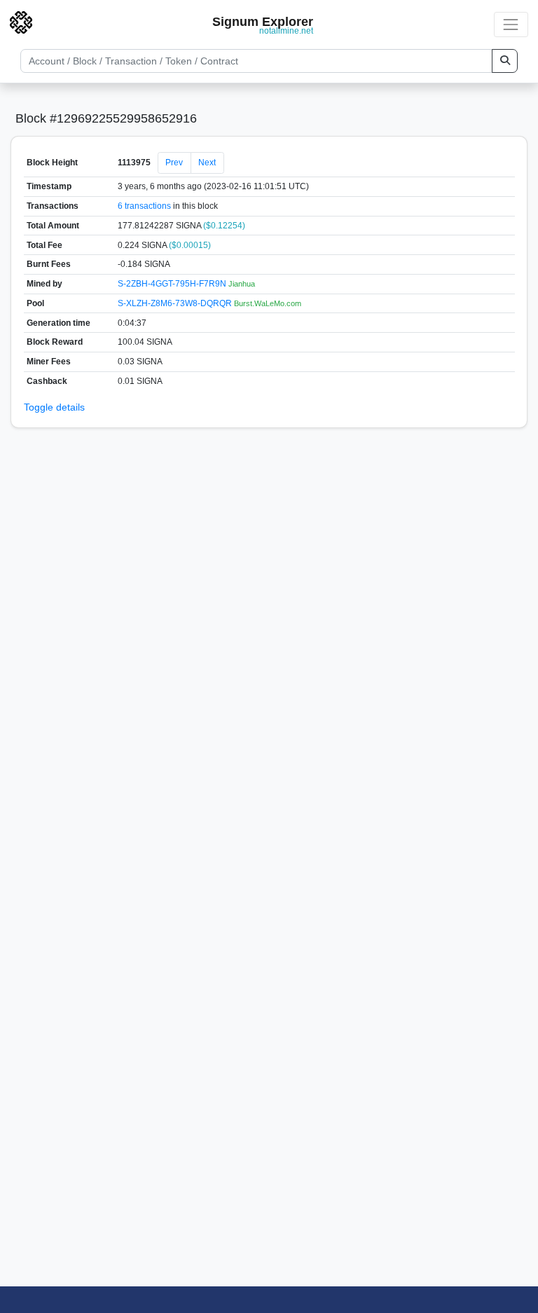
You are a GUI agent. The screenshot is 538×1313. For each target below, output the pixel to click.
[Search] (505, 61)
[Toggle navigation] (511, 24)
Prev (174, 162)
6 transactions (144, 206)
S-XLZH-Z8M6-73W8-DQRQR (176, 303)
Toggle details (54, 407)
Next (207, 162)
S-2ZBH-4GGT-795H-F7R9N (173, 284)
